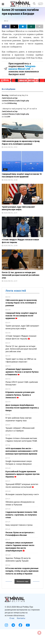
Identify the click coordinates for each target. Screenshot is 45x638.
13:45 (8, 565)
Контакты (21, 618)
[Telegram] (13, 625)
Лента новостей (16, 290)
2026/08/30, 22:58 (10, 246)
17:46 (8, 445)
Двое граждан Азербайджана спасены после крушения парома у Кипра (22, 408)
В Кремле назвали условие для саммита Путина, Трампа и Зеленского (20, 395)
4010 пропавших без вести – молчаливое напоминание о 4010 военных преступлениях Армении (22, 451)
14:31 (8, 522)
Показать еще (22, 581)
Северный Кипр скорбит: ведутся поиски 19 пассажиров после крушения (21, 316)
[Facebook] (20, 625)
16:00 (9, 491)
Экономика (8, 202)
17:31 (8, 458)
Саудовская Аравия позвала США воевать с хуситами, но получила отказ (21, 515)
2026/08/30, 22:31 (10, 281)
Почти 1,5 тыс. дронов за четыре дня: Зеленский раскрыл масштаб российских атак (20, 275)
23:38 (8, 310)
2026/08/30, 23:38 (10, 180)
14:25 (8, 529)
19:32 (8, 415)
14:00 (8, 555)
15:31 (8, 499)
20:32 (8, 379)
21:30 (8, 356)
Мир (5, 136)
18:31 (8, 425)
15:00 (8, 509)
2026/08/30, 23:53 (10, 147)
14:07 (8, 539)
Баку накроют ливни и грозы (19, 525)
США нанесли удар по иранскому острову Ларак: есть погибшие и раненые (21, 303)
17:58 (8, 435)
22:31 (8, 343)
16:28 (8, 468)
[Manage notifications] (39, 633)
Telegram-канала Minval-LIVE (22, 67)
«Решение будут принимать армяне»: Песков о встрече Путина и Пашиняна (22, 372)
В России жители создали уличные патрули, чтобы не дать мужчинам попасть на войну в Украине (22, 571)
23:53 (8, 297)
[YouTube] (28, 625)
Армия (6, 268)
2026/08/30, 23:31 (10, 213)
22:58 (8, 333)
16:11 (8, 481)
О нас (12, 618)
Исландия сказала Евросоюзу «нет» (22, 494)
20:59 (9, 366)
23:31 (8, 322)
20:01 (8, 402)
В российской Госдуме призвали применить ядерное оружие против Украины (22, 474)
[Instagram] (6, 625)
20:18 (8, 389)
